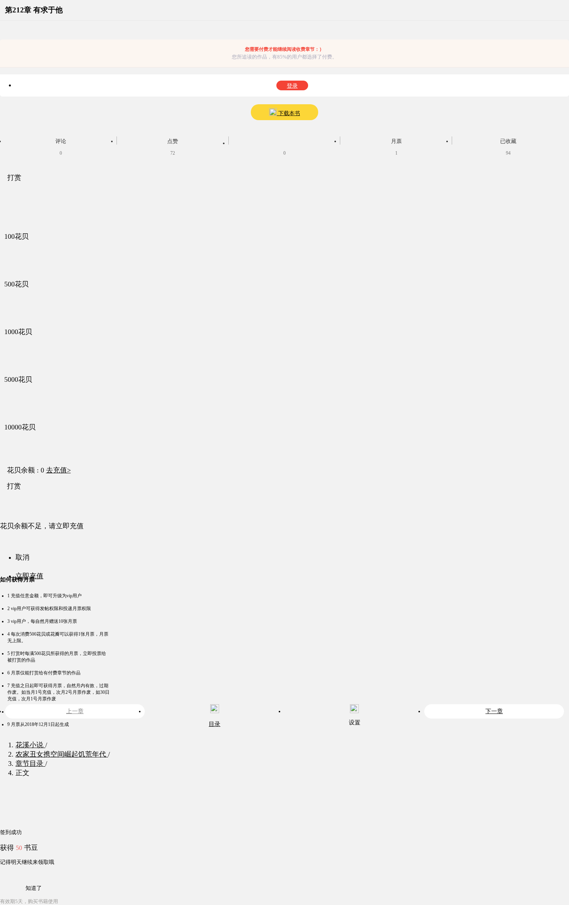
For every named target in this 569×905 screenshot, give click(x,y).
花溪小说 (30, 745)
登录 (292, 86)
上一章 (75, 711)
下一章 (494, 711)
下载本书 (288, 113)
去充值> (58, 470)
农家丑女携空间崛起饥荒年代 (61, 754)
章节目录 (30, 763)
